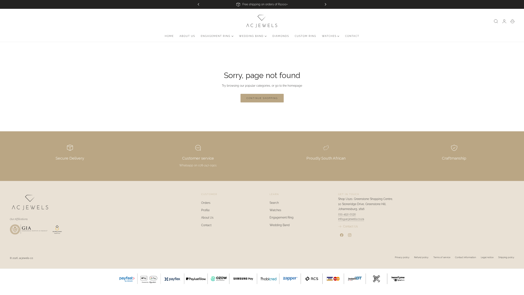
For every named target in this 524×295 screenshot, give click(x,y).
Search (274, 202)
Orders (205, 202)
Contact (206, 225)
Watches (275, 210)
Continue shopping (262, 98)
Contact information (465, 257)
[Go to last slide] (198, 4)
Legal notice (487, 257)
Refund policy (421, 257)
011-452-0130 (347, 214)
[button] (496, 21)
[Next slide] (325, 4)
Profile (205, 210)
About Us (207, 217)
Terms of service (441, 257)
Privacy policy (402, 257)
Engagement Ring (282, 217)
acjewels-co (26, 258)
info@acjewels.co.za (351, 219)
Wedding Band (280, 225)
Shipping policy (506, 257)
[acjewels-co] (97, 202)
